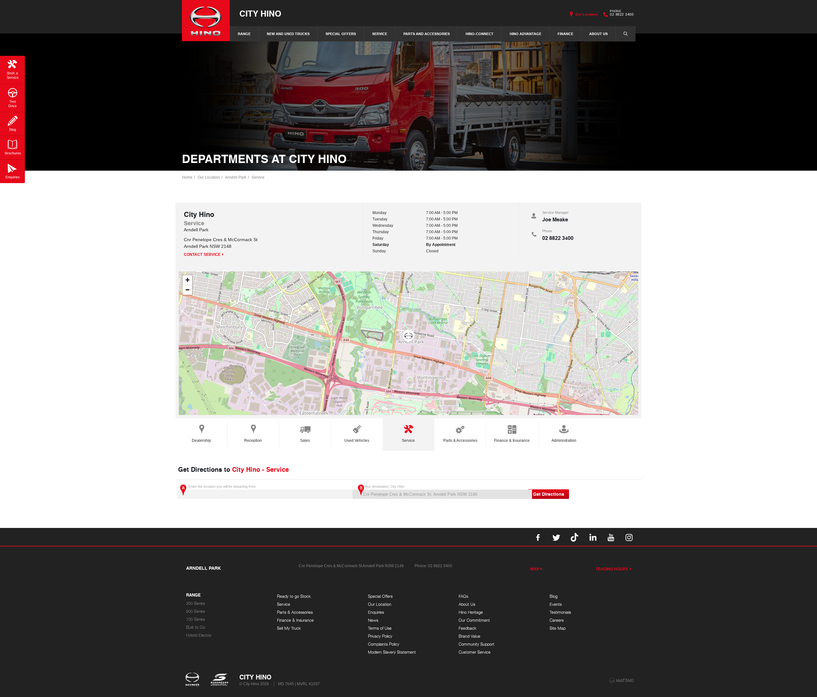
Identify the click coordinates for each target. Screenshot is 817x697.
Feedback (467, 628)
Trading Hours (612, 569)
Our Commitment (474, 620)
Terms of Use (380, 628)
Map (534, 569)
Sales (305, 440)
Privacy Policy (380, 636)
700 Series (195, 619)
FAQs (463, 596)
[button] (408, 336)
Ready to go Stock (294, 596)
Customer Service (475, 652)
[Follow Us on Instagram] (629, 537)
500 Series (195, 611)
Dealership (201, 440)
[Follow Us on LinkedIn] (593, 537)
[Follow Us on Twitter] (556, 537)
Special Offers (341, 34)
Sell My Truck (289, 628)
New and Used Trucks (288, 34)
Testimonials (560, 612)
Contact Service (202, 254)
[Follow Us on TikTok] (574, 537)
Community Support (476, 644)
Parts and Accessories (426, 34)
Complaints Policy (383, 644)
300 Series (195, 603)
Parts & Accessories (460, 440)
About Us (598, 34)
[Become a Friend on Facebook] (538, 537)
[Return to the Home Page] (193, 680)
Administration (563, 440)
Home (187, 177)
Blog (554, 596)
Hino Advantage (525, 34)
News (373, 620)
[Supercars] (219, 680)
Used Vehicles (356, 440)
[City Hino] (206, 20)
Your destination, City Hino (384, 486)
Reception (253, 440)
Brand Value (469, 636)
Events (556, 604)
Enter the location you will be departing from (222, 486)
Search (625, 33)
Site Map (558, 628)
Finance (565, 34)
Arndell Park (235, 177)
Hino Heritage (471, 612)
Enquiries (376, 612)
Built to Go (195, 627)
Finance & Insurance (512, 440)
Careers (557, 620)
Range (244, 34)
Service (379, 34)
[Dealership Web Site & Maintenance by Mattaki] (621, 680)
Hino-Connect (479, 34)
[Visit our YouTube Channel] (611, 537)
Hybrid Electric (199, 635)
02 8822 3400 (621, 13)
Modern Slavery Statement (392, 652)
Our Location (586, 14)
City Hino (260, 13)
